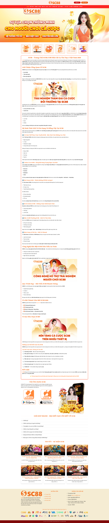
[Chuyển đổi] (22, 420)
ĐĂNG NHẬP (84, 2)
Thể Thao (32, 6)
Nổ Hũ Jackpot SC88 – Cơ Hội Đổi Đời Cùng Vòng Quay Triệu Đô (31, 477)
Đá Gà (47, 6)
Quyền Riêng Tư (63, 509)
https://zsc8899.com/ (76, 495)
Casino (36, 6)
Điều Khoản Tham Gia (47, 509)
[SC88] (54, 2)
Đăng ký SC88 (48, 496)
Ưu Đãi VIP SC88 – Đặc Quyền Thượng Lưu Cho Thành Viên (31, 457)
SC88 (28, 6)
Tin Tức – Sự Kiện (69, 6)
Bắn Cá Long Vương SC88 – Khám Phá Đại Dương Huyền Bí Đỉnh (54, 457)
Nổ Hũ (39, 6)
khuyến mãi (38, 302)
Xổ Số (50, 6)
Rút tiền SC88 (47, 500)
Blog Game (60, 6)
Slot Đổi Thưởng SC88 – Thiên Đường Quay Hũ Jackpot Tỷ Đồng (54, 477)
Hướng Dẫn (54, 6)
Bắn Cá (43, 6)
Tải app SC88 (47, 494)
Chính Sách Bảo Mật (56, 509)
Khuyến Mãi (75, 6)
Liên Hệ (80, 6)
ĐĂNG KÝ (77, 2)
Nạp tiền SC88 (48, 498)
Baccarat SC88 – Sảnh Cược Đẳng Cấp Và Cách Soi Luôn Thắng (77, 457)
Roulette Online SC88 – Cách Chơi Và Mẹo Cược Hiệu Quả (77, 477)
